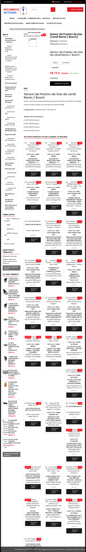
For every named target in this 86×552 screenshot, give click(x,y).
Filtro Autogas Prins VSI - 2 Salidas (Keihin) (74, 382)
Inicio (12, 18)
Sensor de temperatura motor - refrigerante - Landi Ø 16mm (74, 278)
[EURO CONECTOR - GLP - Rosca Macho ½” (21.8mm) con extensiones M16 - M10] (53, 503)
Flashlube (10, 229)
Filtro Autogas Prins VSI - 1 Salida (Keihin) (74, 348)
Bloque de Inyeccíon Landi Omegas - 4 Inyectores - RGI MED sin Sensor (33, 162)
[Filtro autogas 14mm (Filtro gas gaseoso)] (5, 319)
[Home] (5, 18)
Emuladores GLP (9, 195)
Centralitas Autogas (13, 23)
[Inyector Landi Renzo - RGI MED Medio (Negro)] (5, 358)
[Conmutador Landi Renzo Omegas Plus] (53, 183)
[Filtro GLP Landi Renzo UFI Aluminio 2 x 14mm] (5, 372)
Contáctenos (8, 2)
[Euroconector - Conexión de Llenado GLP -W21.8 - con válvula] (53, 470)
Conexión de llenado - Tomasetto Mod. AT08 (53, 270)
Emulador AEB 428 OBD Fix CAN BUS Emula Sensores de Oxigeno (53, 316)
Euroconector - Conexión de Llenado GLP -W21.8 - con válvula (53, 480)
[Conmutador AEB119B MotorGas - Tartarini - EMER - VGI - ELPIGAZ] (74, 185)
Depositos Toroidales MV (10, 158)
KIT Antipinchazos (74, 406)
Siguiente (39, 42)
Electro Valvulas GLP (9, 183)
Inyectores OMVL (10, 118)
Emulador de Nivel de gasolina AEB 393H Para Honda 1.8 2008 (33, 277)
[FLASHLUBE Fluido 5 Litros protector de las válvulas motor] (5, 427)
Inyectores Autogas (35, 23)
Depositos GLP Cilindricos (10, 139)
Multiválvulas (11, 173)
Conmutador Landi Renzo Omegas (33, 194)
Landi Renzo (63, 44)
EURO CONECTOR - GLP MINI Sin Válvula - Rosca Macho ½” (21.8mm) (74, 479)
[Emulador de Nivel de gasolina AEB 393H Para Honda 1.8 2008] (33, 262)
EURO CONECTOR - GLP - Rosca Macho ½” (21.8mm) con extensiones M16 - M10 (53, 512)
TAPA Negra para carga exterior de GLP (33, 546)
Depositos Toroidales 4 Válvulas (10, 152)
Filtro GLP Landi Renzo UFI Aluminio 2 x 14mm (14, 373)
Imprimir (55, 68)
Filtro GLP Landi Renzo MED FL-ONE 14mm (13, 334)
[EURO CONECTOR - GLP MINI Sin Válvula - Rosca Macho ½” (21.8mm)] (74, 470)
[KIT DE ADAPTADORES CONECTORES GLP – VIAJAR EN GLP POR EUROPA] (33, 504)
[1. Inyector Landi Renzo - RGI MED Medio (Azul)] (5, 280)
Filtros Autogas (54, 23)
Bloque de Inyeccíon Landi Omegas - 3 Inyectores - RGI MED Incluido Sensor (53, 163)
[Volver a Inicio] (5, 29)
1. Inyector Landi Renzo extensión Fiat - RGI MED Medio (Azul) (14, 293)
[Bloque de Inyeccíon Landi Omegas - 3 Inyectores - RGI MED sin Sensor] (74, 147)
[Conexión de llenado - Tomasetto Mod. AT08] (53, 262)
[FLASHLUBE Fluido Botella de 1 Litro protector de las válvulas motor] (74, 433)
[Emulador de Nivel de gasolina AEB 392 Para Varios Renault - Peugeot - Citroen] (53, 224)
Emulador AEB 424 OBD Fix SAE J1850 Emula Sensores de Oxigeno (74, 316)
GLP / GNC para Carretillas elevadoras (11, 207)
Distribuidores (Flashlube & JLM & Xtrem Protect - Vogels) (11, 69)
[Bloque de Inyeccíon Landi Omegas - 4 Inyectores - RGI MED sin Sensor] (33, 147)
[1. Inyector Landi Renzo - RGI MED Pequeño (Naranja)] (5, 306)
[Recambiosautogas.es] (15, 11)
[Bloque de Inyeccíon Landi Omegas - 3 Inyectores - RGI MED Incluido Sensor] (53, 147)
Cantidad (54, 78)
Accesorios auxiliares (9, 200)
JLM (7, 239)
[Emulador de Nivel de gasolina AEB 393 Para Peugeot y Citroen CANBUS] (74, 224)
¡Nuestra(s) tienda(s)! (8, 251)
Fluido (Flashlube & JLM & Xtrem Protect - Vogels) (11, 58)
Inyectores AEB (10, 113)
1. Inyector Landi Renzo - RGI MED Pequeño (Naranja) (14, 307)
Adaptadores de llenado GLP (10, 130)
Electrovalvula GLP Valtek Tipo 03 (33, 409)
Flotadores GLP (10, 178)
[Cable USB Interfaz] (33, 221)
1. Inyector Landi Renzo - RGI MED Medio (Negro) (14, 360)
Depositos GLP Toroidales (10, 145)
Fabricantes (9, 214)
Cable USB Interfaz (33, 224)
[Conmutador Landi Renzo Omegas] (33, 183)
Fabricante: (54, 44)
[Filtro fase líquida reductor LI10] (5, 444)
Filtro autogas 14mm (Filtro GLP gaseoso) (13, 321)
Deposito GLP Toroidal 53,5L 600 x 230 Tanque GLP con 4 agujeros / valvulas (53, 421)
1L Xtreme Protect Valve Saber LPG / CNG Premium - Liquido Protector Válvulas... (74, 520)
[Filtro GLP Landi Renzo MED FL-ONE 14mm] (5, 333)
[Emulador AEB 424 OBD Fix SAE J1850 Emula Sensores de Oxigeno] (74, 301)
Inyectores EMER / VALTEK (10, 124)
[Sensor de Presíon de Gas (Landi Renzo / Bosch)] (32, 42)
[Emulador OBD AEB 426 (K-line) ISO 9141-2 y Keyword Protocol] (33, 300)
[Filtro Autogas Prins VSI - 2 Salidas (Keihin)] (74, 371)
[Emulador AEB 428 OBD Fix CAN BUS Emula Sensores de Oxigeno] (53, 301)
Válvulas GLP (10, 169)
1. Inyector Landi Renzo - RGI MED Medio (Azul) (14, 281)
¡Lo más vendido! (11, 274)
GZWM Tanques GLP (11, 234)
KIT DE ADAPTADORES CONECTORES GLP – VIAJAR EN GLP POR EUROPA (33, 514)
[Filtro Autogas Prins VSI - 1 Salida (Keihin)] (74, 338)
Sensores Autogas (8, 95)
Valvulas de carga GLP (10, 189)
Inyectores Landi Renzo (10, 107)
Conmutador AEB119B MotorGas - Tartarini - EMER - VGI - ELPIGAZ (74, 200)
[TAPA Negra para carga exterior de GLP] (33, 540)
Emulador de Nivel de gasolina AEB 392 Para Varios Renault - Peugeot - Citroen (53, 240)
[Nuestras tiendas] (11, 256)
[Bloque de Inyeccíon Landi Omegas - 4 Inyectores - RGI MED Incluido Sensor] (5, 403)
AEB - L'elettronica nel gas (12, 220)
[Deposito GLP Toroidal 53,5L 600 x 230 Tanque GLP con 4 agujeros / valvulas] (53, 406)
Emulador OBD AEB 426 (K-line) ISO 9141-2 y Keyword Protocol (33, 314)
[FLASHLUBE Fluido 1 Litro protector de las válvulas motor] (5, 384)
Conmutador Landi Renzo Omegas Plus (53, 194)
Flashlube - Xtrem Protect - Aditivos (34, 18)
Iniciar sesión (77, 2)
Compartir (65, 63)
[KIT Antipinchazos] (74, 403)
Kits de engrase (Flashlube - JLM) (9, 48)
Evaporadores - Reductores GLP (10, 89)
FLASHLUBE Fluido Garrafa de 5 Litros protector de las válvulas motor (14, 426)
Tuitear (55, 63)
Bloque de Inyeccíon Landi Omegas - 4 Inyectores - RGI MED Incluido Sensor (13, 407)
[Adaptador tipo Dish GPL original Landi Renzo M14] (33, 469)
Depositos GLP (59, 18)
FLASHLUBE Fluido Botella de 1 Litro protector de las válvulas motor (13, 388)
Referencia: (54, 41)
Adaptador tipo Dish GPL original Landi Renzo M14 (33, 476)
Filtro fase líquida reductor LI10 (14, 441)
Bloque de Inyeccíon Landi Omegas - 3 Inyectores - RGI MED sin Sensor (74, 162)
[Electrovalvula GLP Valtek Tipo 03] (33, 404)
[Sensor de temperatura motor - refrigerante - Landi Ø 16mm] (74, 263)
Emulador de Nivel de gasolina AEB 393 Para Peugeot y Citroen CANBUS (74, 240)
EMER (8, 225)
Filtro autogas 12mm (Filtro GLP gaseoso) (13, 346)
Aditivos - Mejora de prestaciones (10, 77)
